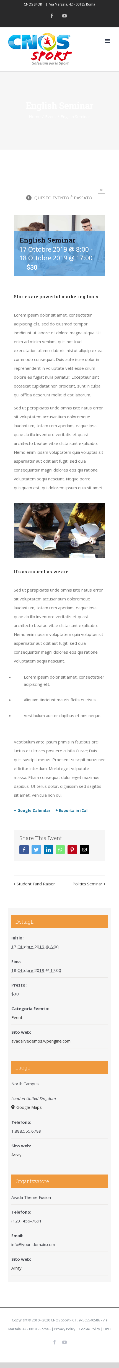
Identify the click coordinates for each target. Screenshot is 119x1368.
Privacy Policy (64, 1329)
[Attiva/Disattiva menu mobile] (108, 41)
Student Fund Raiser (36, 883)
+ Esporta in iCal (71, 810)
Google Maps (28, 1107)
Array (16, 1154)
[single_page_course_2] (59, 505)
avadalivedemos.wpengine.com (41, 1041)
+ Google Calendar (32, 810)
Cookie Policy (89, 1329)
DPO (107, 1329)
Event (16, 1017)
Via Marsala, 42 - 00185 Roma (72, 4)
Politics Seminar (87, 883)
